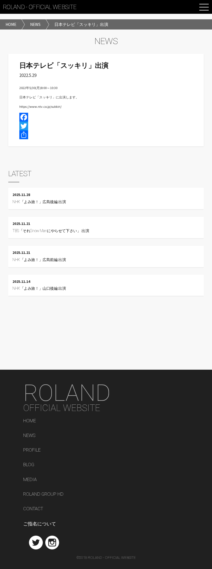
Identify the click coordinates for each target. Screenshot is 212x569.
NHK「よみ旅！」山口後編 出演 (39, 288)
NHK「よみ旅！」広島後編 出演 (39, 202)
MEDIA (30, 479)
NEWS (29, 435)
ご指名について (39, 524)
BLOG (28, 464)
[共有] (106, 134)
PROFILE (32, 450)
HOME (29, 421)
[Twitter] (106, 126)
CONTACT (33, 509)
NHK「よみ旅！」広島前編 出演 (39, 260)
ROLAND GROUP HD (43, 494)
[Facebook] (106, 117)
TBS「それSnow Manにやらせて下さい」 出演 (50, 231)
